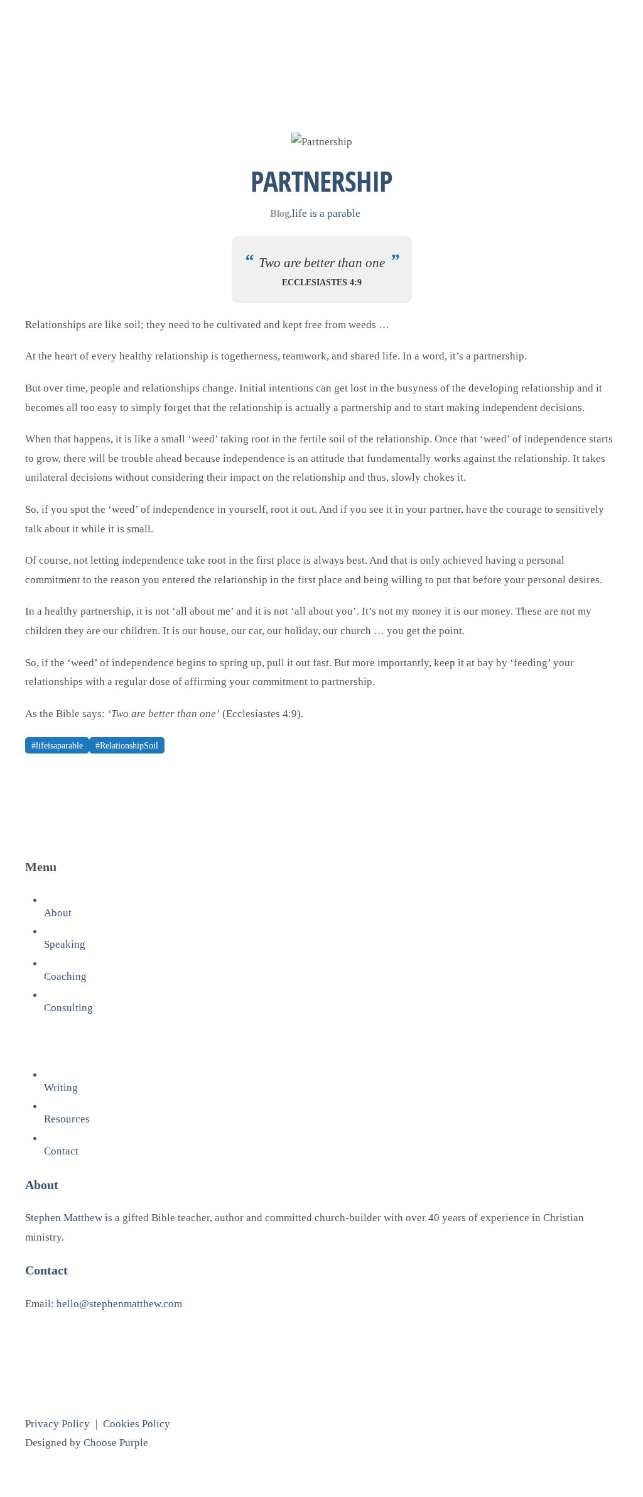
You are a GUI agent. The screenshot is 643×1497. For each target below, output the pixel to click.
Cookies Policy (136, 1424)
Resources (67, 1119)
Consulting (68, 1008)
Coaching (65, 976)
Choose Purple (116, 1443)
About (58, 913)
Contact (61, 1151)
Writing (61, 1088)
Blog (279, 213)
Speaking (64, 944)
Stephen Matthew (63, 1218)
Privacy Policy (57, 1424)
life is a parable (326, 213)
